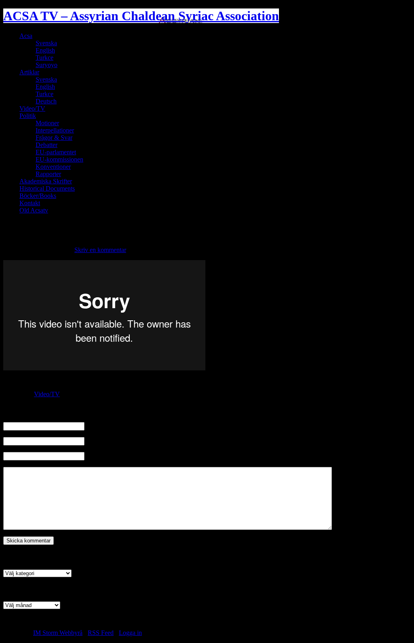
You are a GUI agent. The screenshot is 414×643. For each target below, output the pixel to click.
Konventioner (53, 166)
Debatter (46, 144)
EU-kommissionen (59, 159)
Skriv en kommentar (100, 249)
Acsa (25, 35)
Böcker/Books (37, 195)
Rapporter (48, 173)
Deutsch (46, 101)
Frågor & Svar (54, 137)
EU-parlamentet (56, 152)
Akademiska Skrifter (45, 181)
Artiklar (29, 72)
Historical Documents (47, 188)
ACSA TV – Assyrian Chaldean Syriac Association (141, 15)
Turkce (44, 57)
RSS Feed (101, 632)
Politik (27, 115)
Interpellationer (55, 130)
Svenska (46, 43)
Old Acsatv (33, 210)
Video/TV (32, 108)
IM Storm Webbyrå (57, 632)
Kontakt (29, 203)
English (45, 50)
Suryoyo (46, 64)
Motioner (47, 123)
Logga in (130, 632)
